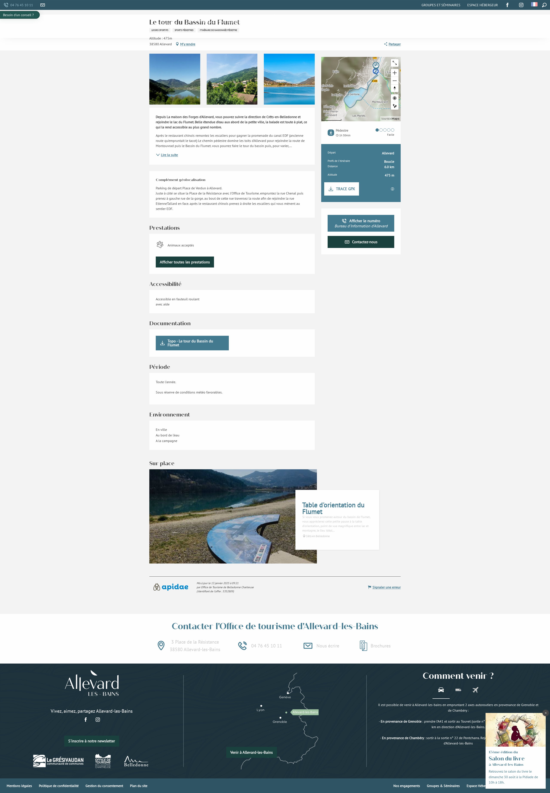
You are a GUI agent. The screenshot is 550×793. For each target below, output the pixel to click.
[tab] (441, 690)
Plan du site (138, 786)
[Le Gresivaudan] (58, 761)
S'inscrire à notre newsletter (91, 740)
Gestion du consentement (104, 786)
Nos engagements (406, 786)
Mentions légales (19, 786)
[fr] (534, 4)
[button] (534, 4)
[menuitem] (165, 24)
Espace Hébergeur (482, 5)
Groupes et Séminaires (441, 5)
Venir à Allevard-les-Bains (251, 752)
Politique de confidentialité (59, 786)
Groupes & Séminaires (443, 786)
